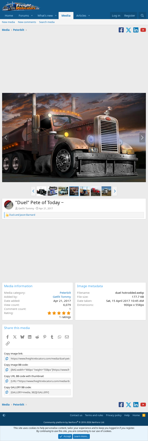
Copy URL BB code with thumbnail (23, 376)
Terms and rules (94, 415)
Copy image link (13, 353)
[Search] (142, 15)
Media (66, 15)
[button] (32, 15)
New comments (27, 22)
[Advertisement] (74, 62)
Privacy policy (114, 415)
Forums (24, 15)
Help (127, 415)
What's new (45, 15)
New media (8, 22)
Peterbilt (65, 293)
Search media (47, 22)
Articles (81, 15)
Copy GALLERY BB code (17, 387)
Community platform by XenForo (74, 422)
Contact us (76, 415)
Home (9, 15)
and (22, 214)
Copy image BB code (16, 364)
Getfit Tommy (26, 208)
